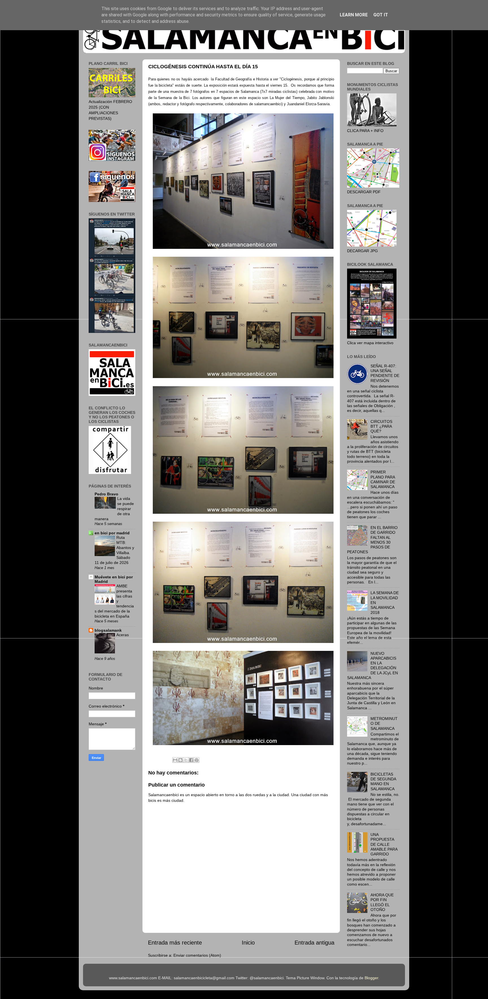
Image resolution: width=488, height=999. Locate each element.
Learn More (354, 14)
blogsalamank (108, 630)
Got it (380, 14)
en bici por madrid (112, 533)
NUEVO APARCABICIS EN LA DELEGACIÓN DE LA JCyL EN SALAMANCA (372, 665)
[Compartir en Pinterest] (196, 760)
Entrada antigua (314, 942)
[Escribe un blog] (180, 760)
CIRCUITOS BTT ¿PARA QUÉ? (381, 426)
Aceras (122, 635)
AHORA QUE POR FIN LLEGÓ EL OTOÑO (382, 902)
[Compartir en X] (186, 760)
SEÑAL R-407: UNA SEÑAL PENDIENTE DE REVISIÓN (385, 373)
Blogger (371, 978)
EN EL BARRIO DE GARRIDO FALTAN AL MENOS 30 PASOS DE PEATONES (372, 539)
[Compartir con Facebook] (191, 760)
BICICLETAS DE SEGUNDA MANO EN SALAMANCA (383, 781)
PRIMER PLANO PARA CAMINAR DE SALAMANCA (383, 479)
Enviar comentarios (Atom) (197, 955)
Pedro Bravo (106, 494)
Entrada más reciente (175, 942)
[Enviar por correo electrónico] (175, 760)
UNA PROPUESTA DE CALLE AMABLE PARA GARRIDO (384, 844)
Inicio (248, 942)
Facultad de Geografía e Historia (242, 79)
